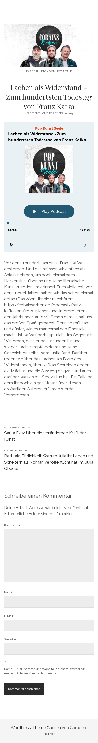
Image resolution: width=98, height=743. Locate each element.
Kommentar (12, 525)
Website (10, 639)
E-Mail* (9, 616)
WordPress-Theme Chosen (36, 727)
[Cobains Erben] (49, 62)
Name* (8, 592)
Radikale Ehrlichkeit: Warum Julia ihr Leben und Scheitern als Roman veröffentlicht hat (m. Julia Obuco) (48, 462)
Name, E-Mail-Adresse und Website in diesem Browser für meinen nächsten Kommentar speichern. (44, 671)
